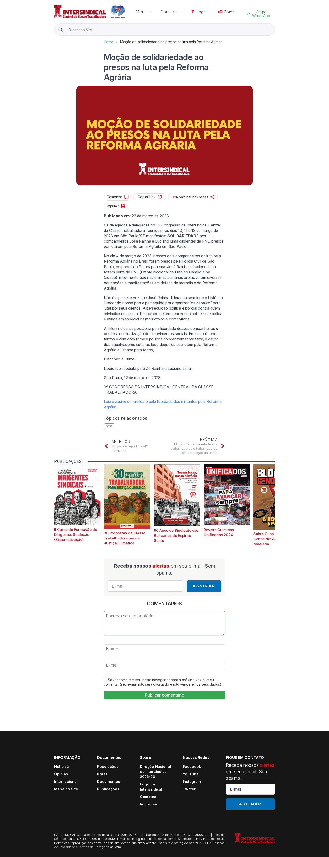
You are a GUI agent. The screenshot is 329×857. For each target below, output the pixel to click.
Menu (141, 11)
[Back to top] (317, 845)
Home (108, 42)
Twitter (189, 789)
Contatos (169, 11)
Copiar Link (147, 197)
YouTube (191, 774)
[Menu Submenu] (151, 12)
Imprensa (148, 804)
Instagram (192, 781)
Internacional (66, 781)
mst (109, 426)
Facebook (192, 766)
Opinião (61, 774)
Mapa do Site (66, 789)
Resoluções (108, 766)
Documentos (108, 781)
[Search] (60, 30)
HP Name (54, 39)
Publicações (108, 789)
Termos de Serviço (92, 847)
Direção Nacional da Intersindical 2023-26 (155, 771)
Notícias (61, 766)
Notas (102, 774)
